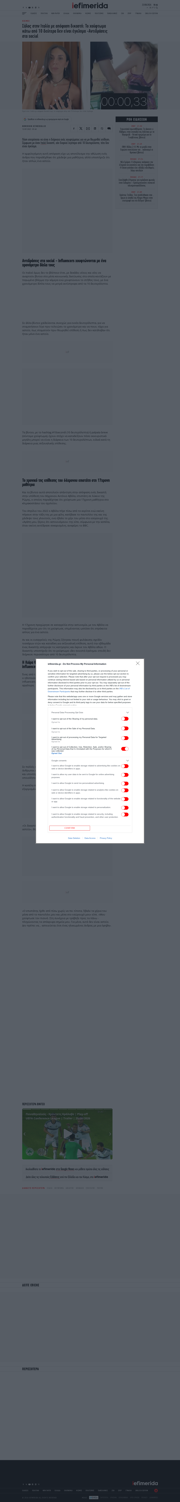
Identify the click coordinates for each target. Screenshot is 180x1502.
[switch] (125, 719)
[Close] (138, 664)
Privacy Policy (106, 838)
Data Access (90, 838)
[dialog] (90, 751)
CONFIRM (70, 828)
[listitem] (90, 712)
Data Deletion (74, 838)
